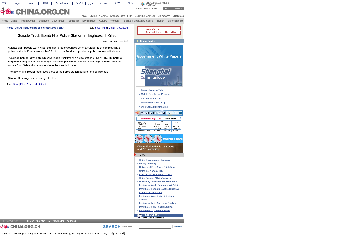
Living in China (99, 15)
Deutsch (31, 3)
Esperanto (103, 3)
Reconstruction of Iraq (153, 102)
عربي (90, 3)
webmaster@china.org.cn (71, 233)
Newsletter (58, 221)
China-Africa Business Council (155, 174)
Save (97, 27)
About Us (40, 221)
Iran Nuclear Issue (150, 98)
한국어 (117, 3)
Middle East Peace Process (155, 94)
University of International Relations (158, 181)
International (28, 21)
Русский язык (62, 3)
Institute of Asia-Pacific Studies (155, 207)
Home (5, 21)
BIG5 (130, 3)
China (14, 21)
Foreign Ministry (147, 163)
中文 (4, 3)
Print (104, 27)
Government (58, 21)
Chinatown (164, 15)
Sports (149, 21)
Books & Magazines (134, 21)
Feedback (178, 9)
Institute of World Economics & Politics (159, 185)
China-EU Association (151, 171)
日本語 (45, 3)
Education (74, 21)
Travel (83, 15)
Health (160, 21)
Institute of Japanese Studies (154, 210)
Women (114, 21)
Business (44, 21)
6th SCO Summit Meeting (154, 107)
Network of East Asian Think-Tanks (157, 167)
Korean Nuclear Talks (152, 90)
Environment (89, 21)
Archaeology (117, 15)
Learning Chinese (145, 15)
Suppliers (178, 15)
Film (129, 15)
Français (16, 3)
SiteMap (167, 9)
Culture (103, 21)
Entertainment (175, 21)
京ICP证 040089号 (115, 233)
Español (79, 3)
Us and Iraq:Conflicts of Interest (32, 27)
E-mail (111, 27)
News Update (57, 27)
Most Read (122, 27)
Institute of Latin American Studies (157, 203)
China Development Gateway (154, 160)
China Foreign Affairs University (156, 178)
